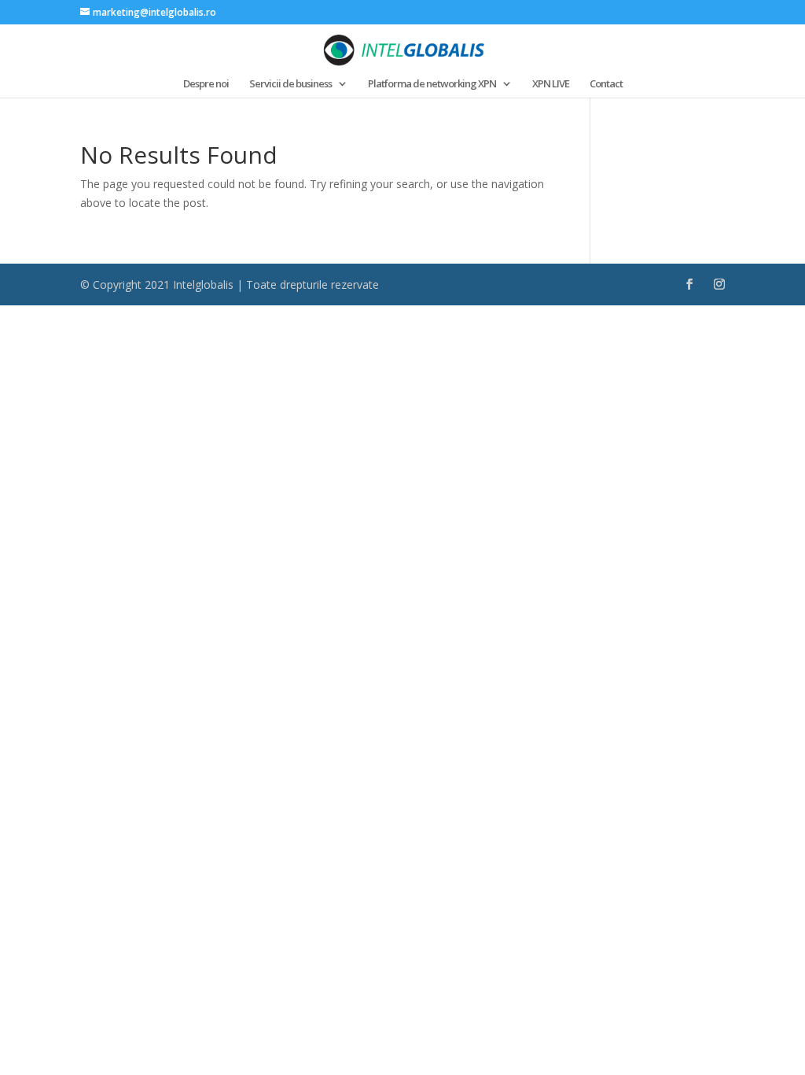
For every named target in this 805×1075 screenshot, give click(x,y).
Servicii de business (290, 84)
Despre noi (206, 84)
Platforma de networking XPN (432, 84)
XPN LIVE (550, 84)
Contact (606, 84)
